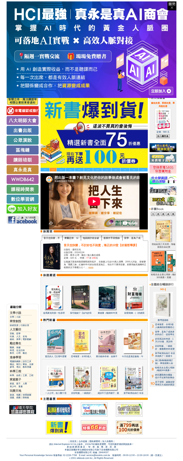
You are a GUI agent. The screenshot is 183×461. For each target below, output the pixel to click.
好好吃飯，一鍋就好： (82, 393)
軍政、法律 (28, 364)
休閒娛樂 (27, 395)
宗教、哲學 (15, 333)
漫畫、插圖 (15, 397)
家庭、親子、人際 (18, 383)
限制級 (26, 397)
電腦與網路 (15, 361)
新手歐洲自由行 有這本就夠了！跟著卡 (165, 354)
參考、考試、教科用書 (20, 367)
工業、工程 (28, 375)
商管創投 (15, 321)
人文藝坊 (15, 329)
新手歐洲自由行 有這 (134, 393)
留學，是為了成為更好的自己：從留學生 (164, 333)
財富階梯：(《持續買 (134, 313)
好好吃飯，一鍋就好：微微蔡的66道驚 (165, 347)
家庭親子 (15, 379)
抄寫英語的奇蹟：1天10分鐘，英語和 (164, 340)
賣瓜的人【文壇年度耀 (55, 356)
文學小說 (15, 312)
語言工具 (27, 361)
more (90, 267)
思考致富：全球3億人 (81, 356)
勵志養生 (15, 343)
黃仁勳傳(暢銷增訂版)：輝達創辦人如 (164, 361)
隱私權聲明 (94, 441)
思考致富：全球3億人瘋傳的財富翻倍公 (164, 326)
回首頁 (73, 441)
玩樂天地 (15, 390)
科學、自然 (15, 375)
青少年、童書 (16, 386)
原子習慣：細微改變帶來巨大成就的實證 (164, 383)
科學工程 (15, 371)
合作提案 (83, 441)
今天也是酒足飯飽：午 (132, 356)
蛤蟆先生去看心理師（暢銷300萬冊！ (164, 369)
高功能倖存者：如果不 (106, 356)
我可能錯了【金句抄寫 (81, 313)
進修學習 (15, 357)
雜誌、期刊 (15, 364)
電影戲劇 (27, 339)
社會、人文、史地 (18, 336)
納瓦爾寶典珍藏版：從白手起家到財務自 (164, 376)
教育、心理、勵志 (18, 353)
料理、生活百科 (17, 350)
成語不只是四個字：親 (108, 393)
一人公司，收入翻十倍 (55, 393)
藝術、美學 (15, 339)
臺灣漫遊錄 (163, 320)
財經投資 (14, 325)
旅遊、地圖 (15, 395)
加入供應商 (107, 441)
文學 (12, 317)
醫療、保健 (15, 347)
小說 (18, 317)
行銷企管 (25, 325)
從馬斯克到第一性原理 (54, 313)
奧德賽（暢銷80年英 (107, 313)
